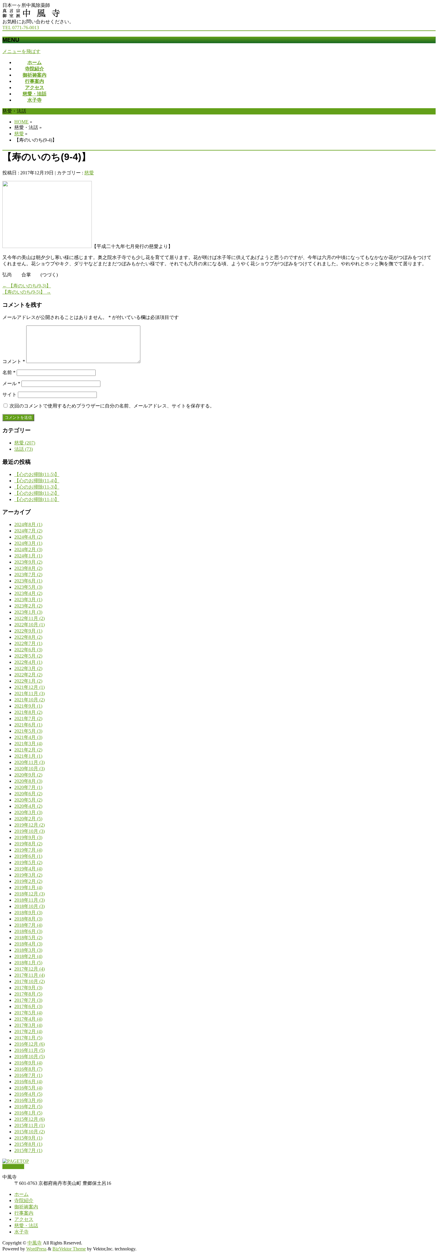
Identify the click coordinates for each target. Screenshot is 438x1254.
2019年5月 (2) (28, 862)
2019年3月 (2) (28, 875)
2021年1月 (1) (28, 756)
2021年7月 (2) (28, 718)
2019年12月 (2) (29, 824)
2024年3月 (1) (28, 543)
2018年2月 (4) (28, 956)
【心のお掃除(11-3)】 (36, 486)
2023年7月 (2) (28, 574)
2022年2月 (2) (28, 674)
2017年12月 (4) (29, 968)
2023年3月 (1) (28, 599)
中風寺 (34, 1242)
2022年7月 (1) (28, 643)
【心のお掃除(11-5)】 (36, 474)
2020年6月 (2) (28, 793)
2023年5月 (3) (28, 587)
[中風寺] (31, 15)
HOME (21, 121)
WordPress (36, 1248)
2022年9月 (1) (28, 630)
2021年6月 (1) (28, 724)
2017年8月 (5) (28, 993)
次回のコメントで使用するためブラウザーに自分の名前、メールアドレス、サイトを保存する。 (112, 405)
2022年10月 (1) (29, 624)
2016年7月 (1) (28, 1075)
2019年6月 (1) (28, 856)
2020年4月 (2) (28, 806)
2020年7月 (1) (28, 787)
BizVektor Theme (69, 1248)
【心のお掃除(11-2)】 (36, 493)
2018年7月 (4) (28, 925)
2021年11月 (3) (29, 693)
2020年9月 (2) (28, 774)
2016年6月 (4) (28, 1081)
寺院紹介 (23, 1200)
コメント (13, 361)
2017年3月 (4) (28, 1025)
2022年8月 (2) (28, 637)
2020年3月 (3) (28, 812)
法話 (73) (23, 449)
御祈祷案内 (26, 1206)
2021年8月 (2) (28, 712)
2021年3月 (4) (28, 743)
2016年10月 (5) (29, 1056)
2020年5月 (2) (28, 799)
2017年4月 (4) (28, 1019)
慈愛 (19, 133)
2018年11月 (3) (29, 900)
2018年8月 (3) (28, 918)
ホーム (21, 1194)
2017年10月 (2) (29, 981)
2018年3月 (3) (28, 950)
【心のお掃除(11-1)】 (36, 499)
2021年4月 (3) (28, 737)
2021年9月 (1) (28, 706)
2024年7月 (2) (28, 530)
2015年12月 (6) (29, 1119)
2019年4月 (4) (28, 868)
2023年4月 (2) (28, 593)
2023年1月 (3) (28, 612)
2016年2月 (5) (28, 1106)
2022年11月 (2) (29, 618)
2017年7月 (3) (28, 1000)
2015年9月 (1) (28, 1137)
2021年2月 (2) (28, 749)
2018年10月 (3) (29, 906)
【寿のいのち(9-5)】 (26, 291)
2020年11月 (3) (29, 762)
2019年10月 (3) (29, 831)
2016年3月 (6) (28, 1100)
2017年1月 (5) (28, 1037)
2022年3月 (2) (28, 668)
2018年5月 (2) (28, 937)
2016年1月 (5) (28, 1112)
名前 (8, 372)
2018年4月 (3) (28, 943)
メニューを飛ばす (21, 51)
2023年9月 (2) (28, 562)
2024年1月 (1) (28, 555)
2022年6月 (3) (28, 649)
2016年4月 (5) (28, 1094)
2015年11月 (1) (29, 1125)
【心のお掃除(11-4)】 (36, 480)
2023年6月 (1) (28, 580)
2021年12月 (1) (29, 687)
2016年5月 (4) (28, 1087)
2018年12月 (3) (29, 893)
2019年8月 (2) (28, 843)
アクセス (23, 1219)
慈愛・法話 (26, 1225)
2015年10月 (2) (29, 1131)
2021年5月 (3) (28, 731)
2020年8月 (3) (28, 781)
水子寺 (21, 1231)
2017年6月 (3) (28, 1006)
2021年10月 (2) (29, 699)
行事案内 (23, 1213)
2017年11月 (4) (29, 975)
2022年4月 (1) (28, 662)
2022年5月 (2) (28, 655)
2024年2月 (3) (28, 549)
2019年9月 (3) (28, 837)
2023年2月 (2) (28, 605)
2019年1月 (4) (28, 887)
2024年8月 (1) (28, 524)
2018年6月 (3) (28, 931)
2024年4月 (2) (28, 537)
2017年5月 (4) (28, 1012)
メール (11, 383)
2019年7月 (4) (28, 849)
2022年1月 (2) (28, 680)
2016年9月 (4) (28, 1062)
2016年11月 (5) (29, 1050)
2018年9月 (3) (28, 912)
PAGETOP (13, 1166)
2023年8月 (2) (28, 568)
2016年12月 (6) (29, 1044)
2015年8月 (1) (28, 1144)
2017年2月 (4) (28, 1031)
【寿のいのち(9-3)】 (26, 285)
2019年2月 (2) (28, 881)
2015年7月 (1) (28, 1150)
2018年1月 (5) (28, 962)
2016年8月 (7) (28, 1069)
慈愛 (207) (24, 442)
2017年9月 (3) (28, 987)
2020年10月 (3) (29, 768)
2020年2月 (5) (28, 818)
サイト (9, 394)
